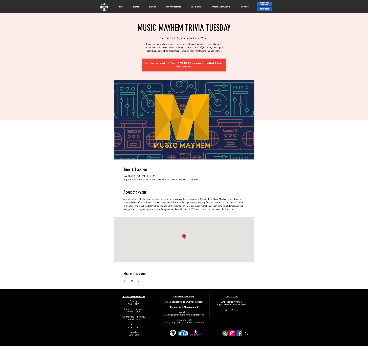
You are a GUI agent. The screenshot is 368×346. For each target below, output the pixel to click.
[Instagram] (232, 333)
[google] (225, 333)
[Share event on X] (132, 281)
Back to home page (184, 66)
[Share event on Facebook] (124, 281)
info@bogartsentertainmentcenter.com (184, 302)
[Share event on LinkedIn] (139, 281)
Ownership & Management (184, 307)
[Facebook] (239, 333)
